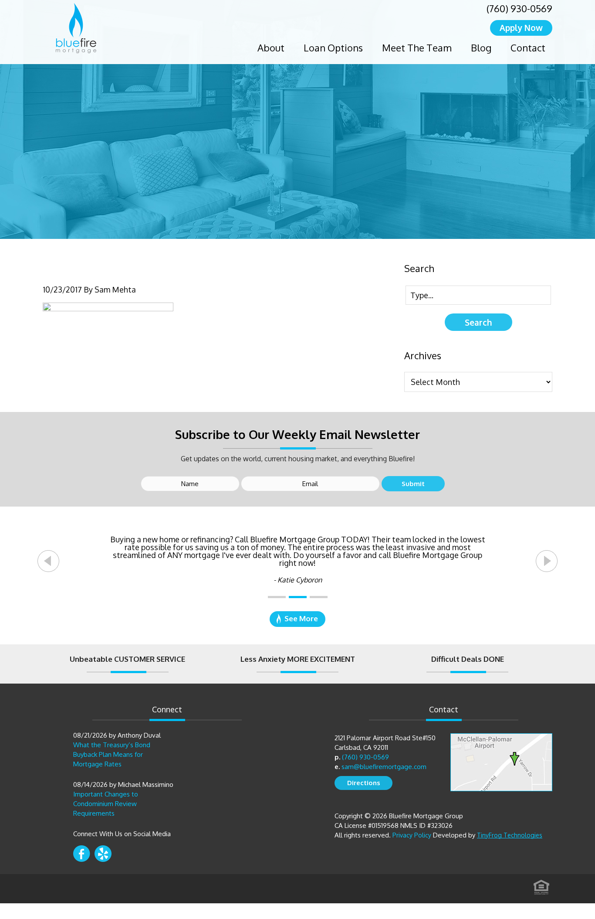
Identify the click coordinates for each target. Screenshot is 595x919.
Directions (363, 783)
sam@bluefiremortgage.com (383, 766)
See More (301, 618)
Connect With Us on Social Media (122, 834)
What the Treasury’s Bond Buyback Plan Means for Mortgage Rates (111, 754)
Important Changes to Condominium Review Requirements (105, 803)
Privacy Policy (411, 835)
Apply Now (521, 27)
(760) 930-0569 (519, 8)
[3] (319, 597)
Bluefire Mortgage (76, 28)
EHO (541, 884)
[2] (298, 597)
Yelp (103, 853)
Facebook (81, 853)
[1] (277, 597)
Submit (413, 484)
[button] (48, 561)
